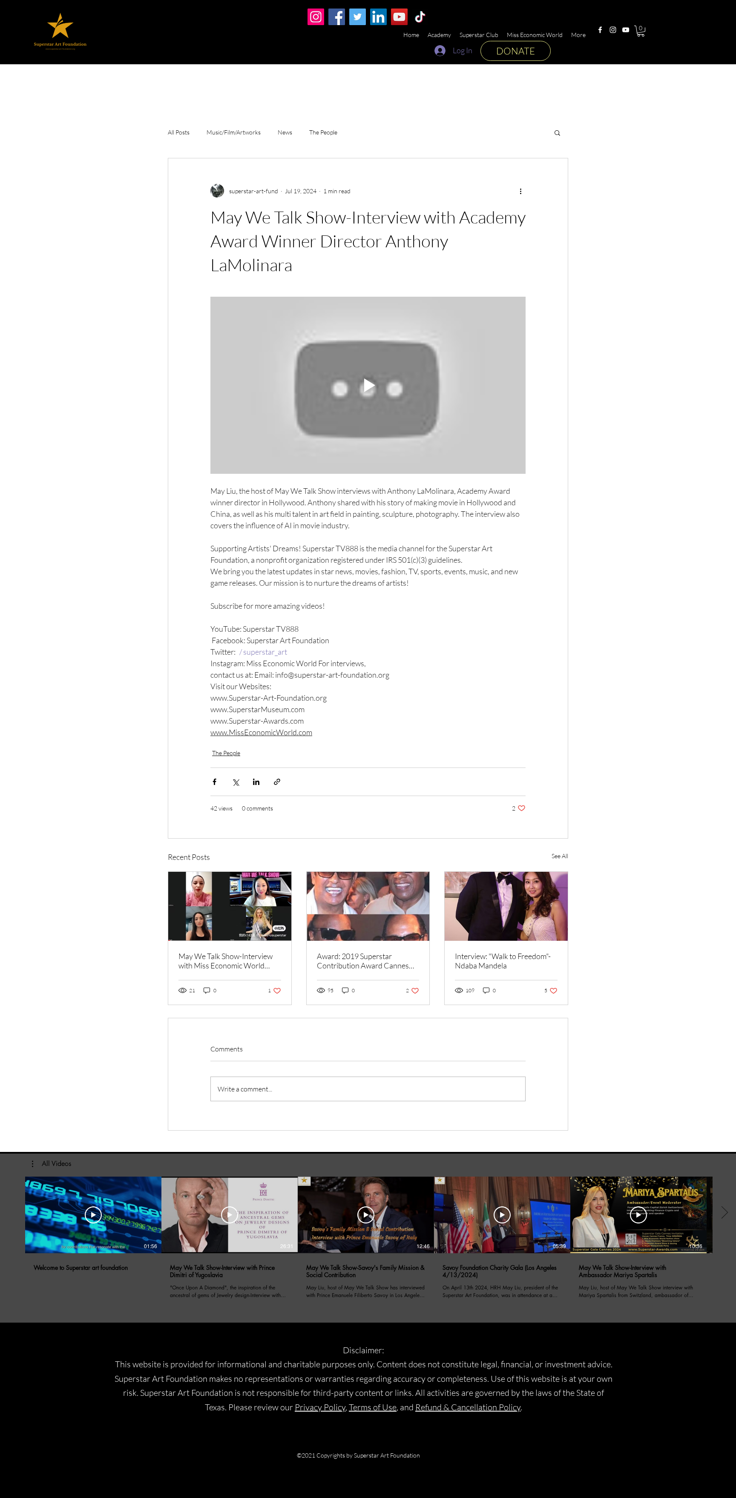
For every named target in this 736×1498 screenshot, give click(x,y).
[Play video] (368, 385)
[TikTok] (420, 17)
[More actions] (520, 191)
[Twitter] (357, 17)
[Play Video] (93, 1214)
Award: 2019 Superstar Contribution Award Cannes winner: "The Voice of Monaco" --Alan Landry (366, 960)
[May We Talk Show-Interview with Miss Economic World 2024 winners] (229, 906)
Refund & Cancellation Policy (467, 1407)
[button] (640, 31)
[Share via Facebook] (214, 782)
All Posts (179, 132)
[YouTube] (625, 30)
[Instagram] (613, 30)
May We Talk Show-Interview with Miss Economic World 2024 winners (225, 960)
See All (560, 855)
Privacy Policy (320, 1407)
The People (323, 132)
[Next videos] (724, 1213)
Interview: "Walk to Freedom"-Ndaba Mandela (503, 960)
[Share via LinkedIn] (256, 782)
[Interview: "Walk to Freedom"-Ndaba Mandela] (506, 906)
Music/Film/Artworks (234, 132)
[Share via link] (277, 782)
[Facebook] (600, 30)
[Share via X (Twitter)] (235, 782)
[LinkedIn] (378, 17)
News (285, 132)
